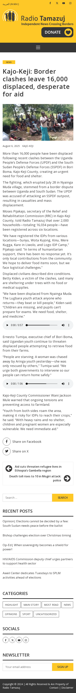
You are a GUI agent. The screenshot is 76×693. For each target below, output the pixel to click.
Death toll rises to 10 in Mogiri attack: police (35, 478)
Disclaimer (67, 687)
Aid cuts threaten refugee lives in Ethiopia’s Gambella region (38, 469)
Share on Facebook (26, 441)
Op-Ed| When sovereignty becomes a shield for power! (35, 547)
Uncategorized (46, 614)
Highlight (11, 604)
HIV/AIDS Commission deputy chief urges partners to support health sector (38, 561)
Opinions (11, 614)
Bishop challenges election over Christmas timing (37, 535)
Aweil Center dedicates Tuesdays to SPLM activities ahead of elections (32, 575)
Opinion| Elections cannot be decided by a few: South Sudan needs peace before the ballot (35, 523)
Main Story (31, 604)
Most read (51, 604)
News (9, 62)
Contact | (55, 687)
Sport (26, 614)
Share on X (20, 451)
